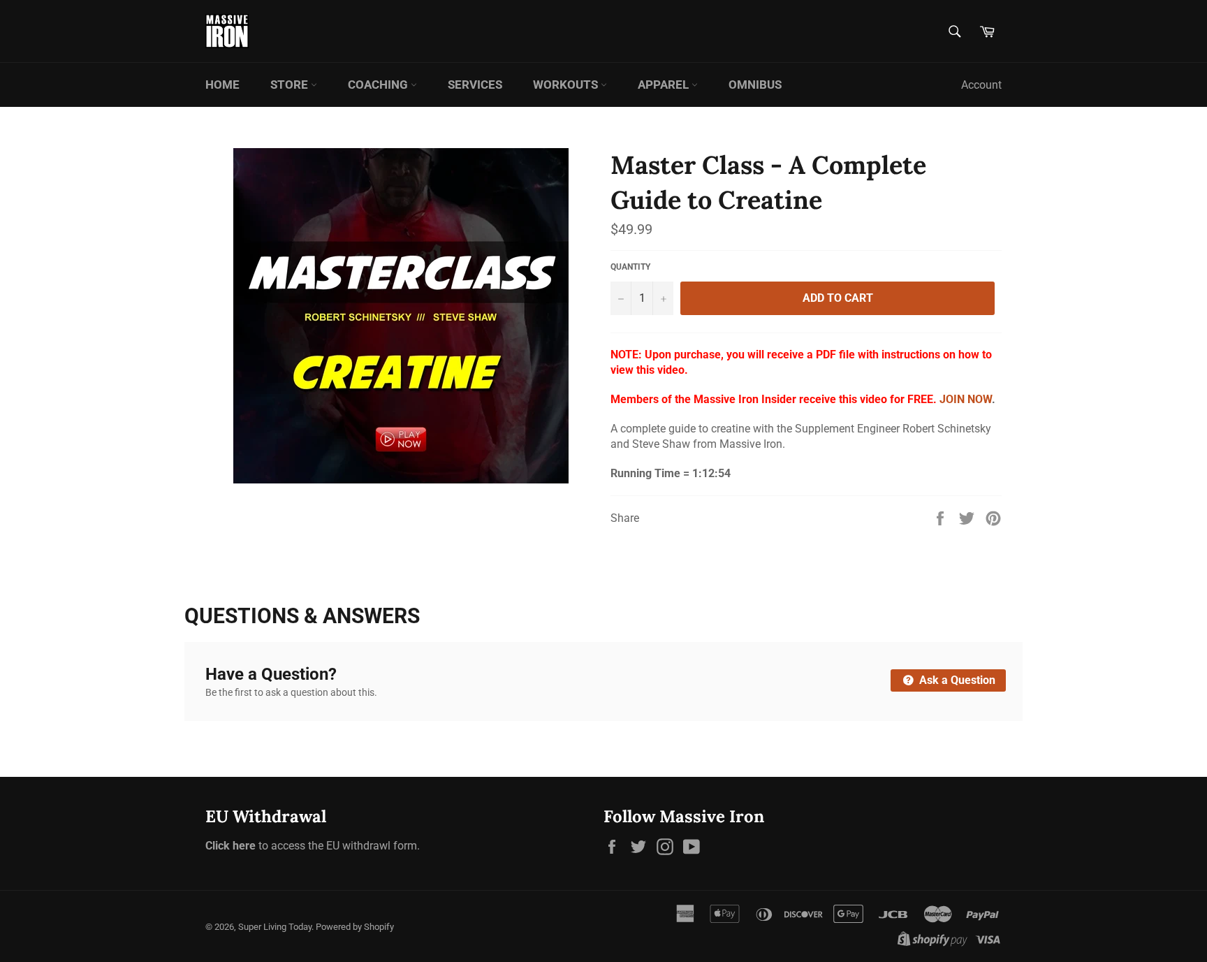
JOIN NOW (965, 399)
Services (475, 85)
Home (222, 85)
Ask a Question (955, 680)
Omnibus (755, 85)
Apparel (665, 85)
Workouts (567, 85)
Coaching (379, 85)
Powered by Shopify (355, 926)
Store (290, 85)
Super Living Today (275, 926)
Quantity (630, 267)
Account (981, 85)
